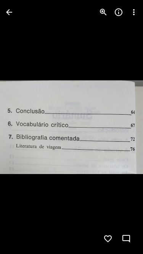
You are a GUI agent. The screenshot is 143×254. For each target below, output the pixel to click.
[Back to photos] (9, 12)
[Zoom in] (103, 12)
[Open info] (118, 12)
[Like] (107, 238)
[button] (21, 127)
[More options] (133, 12)
